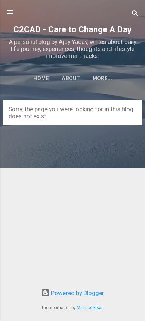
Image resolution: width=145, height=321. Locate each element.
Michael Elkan (90, 307)
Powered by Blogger (77, 292)
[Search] (135, 14)
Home (41, 78)
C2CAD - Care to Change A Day (72, 29)
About (71, 78)
